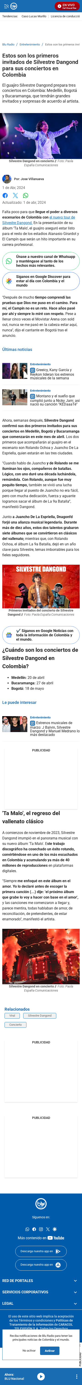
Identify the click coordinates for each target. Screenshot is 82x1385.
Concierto (15, 1024)
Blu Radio (8, 44)
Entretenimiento (30, 44)
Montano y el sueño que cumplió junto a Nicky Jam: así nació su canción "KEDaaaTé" (55, 400)
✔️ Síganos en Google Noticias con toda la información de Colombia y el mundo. (44, 635)
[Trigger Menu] (6, 6)
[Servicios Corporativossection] (75, 1292)
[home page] (41, 1203)
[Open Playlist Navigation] (76, 1376)
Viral (12, 1015)
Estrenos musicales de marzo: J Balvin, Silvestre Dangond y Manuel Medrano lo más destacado (55, 729)
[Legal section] (75, 1304)
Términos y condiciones (36, 1320)
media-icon (41, 1376)
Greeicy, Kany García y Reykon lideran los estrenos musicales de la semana (52, 374)
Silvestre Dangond (39, 1015)
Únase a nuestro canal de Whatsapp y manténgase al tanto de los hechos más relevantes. (45, 260)
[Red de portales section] (75, 1281)
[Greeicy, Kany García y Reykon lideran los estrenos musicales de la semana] (14, 371)
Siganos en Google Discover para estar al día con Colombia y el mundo (43, 280)
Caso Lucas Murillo (34, 16)
